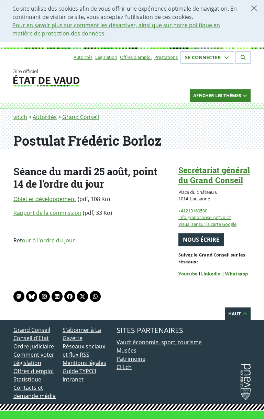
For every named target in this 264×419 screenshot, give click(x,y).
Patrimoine (131, 359)
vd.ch (20, 117)
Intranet (73, 379)
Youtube (188, 274)
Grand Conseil (80, 117)
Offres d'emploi (136, 57)
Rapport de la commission (47, 213)
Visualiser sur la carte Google (207, 224)
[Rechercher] (243, 57)
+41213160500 (192, 211)
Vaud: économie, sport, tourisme (159, 342)
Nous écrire (201, 239)
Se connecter (203, 57)
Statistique (27, 379)
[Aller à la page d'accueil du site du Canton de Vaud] (59, 77)
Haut (235, 314)
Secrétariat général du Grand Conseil (214, 175)
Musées (126, 350)
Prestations (166, 57)
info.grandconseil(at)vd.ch (204, 217)
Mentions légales (84, 363)
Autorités (83, 57)
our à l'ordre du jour (48, 240)
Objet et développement (44, 199)
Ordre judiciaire (33, 346)
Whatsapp (236, 274)
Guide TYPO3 (79, 371)
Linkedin (211, 274)
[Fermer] (254, 8)
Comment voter (33, 354)
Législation (106, 57)
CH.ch (124, 367)
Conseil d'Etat (31, 338)
